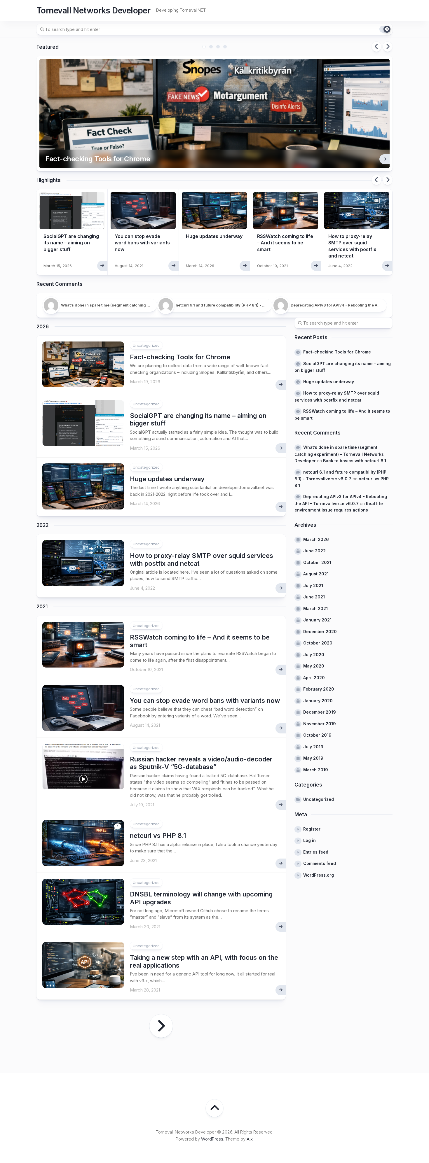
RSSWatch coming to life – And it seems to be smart (285, 242)
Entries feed (315, 852)
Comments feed (319, 863)
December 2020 (320, 631)
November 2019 (319, 723)
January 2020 (318, 700)
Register (311, 828)
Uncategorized (146, 345)
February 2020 (318, 688)
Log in (309, 840)
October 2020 (317, 642)
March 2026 (316, 539)
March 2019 (315, 769)
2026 (42, 327)
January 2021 (317, 619)
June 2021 (314, 596)
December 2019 (319, 712)
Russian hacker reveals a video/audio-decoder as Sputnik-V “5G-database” (201, 762)
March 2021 (315, 608)
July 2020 (313, 654)
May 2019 (313, 758)
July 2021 (313, 585)
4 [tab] (225, 46)
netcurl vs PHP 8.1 (158, 835)
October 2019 (317, 735)
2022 (42, 525)
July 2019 (313, 746)
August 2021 (316, 573)
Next (388, 47)
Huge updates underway (214, 236)
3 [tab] (218, 46)
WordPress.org (318, 875)
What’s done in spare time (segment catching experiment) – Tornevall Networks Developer (339, 454)
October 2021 (317, 562)
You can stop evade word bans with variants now (142, 242)
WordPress (212, 1139)
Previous (376, 47)
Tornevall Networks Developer (93, 10)
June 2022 (314, 550)
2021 (42, 606)
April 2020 (314, 677)
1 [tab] (204, 46)
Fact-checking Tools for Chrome (97, 159)
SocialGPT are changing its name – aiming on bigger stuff (71, 242)
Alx (250, 1139)
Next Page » (161, 1026)
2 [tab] (211, 46)
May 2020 (313, 665)
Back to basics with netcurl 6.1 (354, 460)
